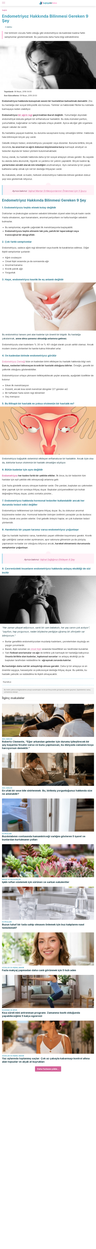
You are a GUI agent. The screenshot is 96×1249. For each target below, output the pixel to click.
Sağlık (4, 10)
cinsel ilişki (35, 649)
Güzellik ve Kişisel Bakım (13, 968)
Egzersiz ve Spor (9, 1010)
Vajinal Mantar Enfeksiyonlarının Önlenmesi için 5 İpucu (57, 191)
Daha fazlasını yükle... (48, 1069)
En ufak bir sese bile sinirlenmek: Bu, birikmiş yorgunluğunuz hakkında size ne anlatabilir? (47, 792)
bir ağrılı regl (25, 115)
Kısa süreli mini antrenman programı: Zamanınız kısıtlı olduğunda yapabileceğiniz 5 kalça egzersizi (41, 1014)
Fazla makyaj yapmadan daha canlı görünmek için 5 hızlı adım (39, 970)
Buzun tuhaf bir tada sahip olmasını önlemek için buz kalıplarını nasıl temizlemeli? (43, 926)
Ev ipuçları (7, 834)
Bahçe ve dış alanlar (11, 879)
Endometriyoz (10, 475)
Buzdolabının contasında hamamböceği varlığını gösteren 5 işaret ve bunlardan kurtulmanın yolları (43, 838)
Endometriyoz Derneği (13, 361)
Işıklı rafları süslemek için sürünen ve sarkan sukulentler (35, 882)
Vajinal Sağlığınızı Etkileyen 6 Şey (57, 559)
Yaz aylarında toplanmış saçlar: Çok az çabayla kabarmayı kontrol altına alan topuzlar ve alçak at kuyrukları (46, 1060)
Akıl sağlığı (7, 739)
